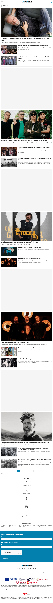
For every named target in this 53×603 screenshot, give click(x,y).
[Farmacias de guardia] (26, 515)
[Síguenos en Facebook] (18, 569)
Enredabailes (36, 525)
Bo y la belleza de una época (25, 359)
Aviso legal (5, 575)
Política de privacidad (13, 575)
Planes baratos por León (12, 526)
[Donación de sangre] (26, 491)
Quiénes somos (30, 575)
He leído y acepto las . (10, 542)
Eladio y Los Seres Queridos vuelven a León (15, 342)
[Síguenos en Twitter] (20, 569)
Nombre (2, 536)
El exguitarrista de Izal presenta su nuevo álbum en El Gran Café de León (25, 442)
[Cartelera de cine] (26, 499)
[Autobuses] (26, 507)
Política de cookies (22, 575)
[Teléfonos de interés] (26, 483)
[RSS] (35, 569)
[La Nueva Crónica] (26, 566)
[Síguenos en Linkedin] (26, 569)
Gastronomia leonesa (3, 526)
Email (2, 544)
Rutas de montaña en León (27, 526)
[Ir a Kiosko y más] (31, 569)
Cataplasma (50, 525)
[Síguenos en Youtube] (22, 569)
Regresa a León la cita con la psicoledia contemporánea (33, 45)
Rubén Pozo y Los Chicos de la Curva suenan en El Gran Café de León (24, 140)
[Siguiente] (37, 471)
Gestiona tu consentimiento (45, 575)
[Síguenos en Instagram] (24, 569)
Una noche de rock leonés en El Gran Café (29, 348)
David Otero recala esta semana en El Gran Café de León (19, 242)
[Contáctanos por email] (33, 569)
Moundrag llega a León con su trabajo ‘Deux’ (30, 247)
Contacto (36, 575)
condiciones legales (13, 542)
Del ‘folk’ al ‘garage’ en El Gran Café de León (29, 258)
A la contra (19, 526)
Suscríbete (5, 558)
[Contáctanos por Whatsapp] (29, 569)
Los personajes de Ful (42, 526)
